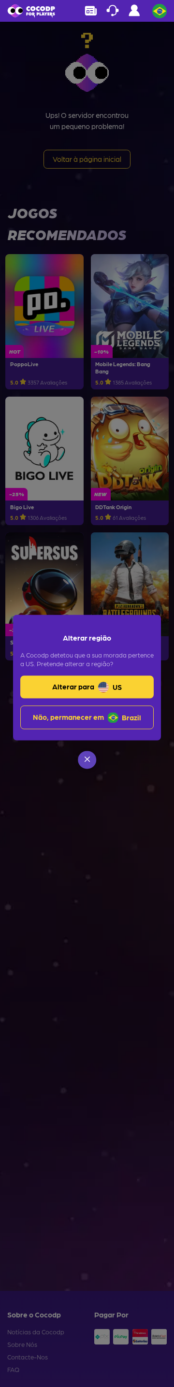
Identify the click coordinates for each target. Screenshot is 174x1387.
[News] (91, 11)
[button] (87, 760)
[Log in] (134, 13)
